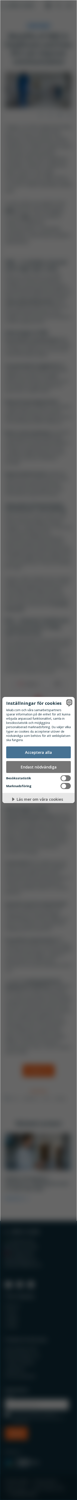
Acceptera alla (38, 752)
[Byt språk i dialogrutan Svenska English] (69, 703)
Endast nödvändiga (39, 767)
